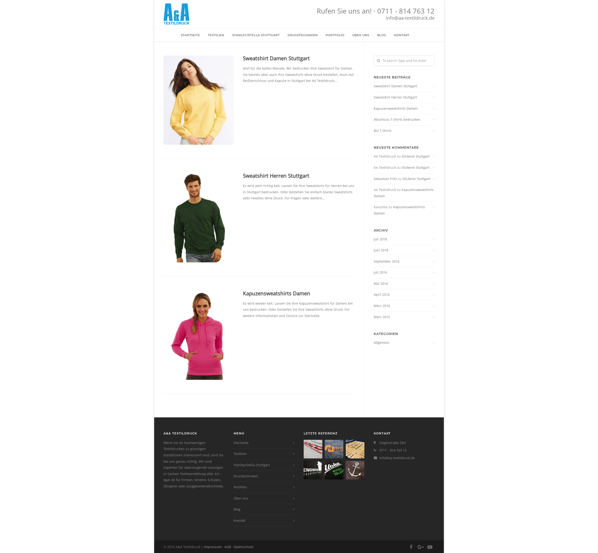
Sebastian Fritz (385, 178)
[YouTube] (429, 547)
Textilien (216, 35)
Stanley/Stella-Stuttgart (252, 465)
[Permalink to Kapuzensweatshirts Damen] (199, 335)
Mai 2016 (381, 283)
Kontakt (401, 35)
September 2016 (386, 261)
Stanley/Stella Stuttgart (256, 35)
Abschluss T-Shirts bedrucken (397, 119)
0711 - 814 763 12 (405, 11)
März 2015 (382, 317)
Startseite (190, 35)
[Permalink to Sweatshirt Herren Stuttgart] (199, 217)
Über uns (360, 35)
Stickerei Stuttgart (416, 156)
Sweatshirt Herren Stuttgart (276, 175)
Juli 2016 (380, 272)
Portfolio (335, 35)
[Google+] (420, 547)
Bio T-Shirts (383, 130)
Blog (381, 35)
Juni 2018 (381, 250)
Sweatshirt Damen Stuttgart (276, 58)
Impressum (213, 547)
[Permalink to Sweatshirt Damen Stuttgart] (199, 100)
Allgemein (381, 342)
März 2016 (382, 305)
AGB (227, 547)
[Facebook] (411, 547)
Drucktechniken (303, 35)
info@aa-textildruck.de (410, 18)
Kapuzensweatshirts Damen (276, 293)
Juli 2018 (380, 239)
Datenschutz (243, 547)
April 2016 (382, 294)
